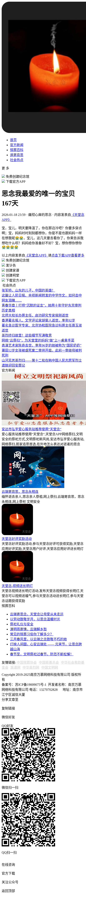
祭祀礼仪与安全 (21, 624)
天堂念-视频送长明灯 (17, 586)
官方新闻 (16, 145)
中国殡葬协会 (27, 662)
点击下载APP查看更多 (67, 255)
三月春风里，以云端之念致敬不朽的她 (38, 639)
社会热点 (16, 160)
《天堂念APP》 (36, 255)
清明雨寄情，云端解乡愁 (28, 629)
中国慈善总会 (49, 662)
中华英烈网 (31, 667)
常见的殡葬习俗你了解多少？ (31, 634)
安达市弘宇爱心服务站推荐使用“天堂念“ (31, 429)
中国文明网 (49, 667)
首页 (13, 140)
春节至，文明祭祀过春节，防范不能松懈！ (41, 654)
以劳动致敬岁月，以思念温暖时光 (35, 619)
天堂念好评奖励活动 (17, 539)
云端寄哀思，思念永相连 (20, 491)
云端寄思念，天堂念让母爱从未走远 (36, 614)
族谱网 (15, 667)
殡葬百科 (16, 150)
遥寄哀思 (16, 155)
